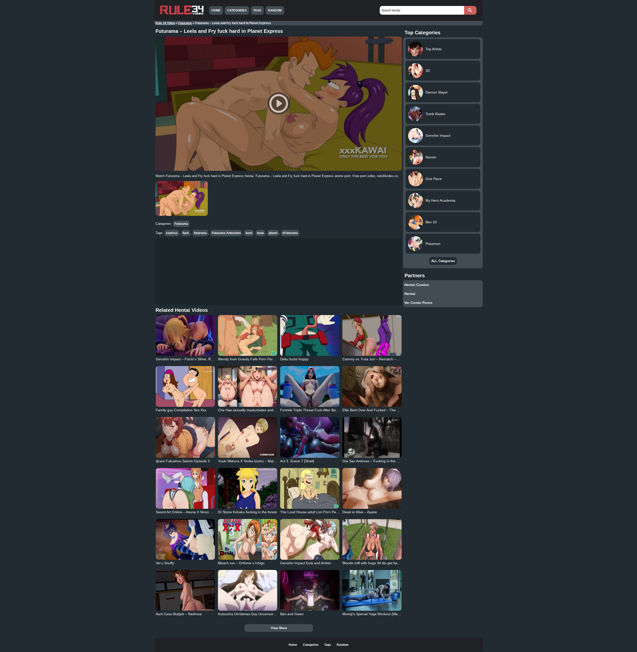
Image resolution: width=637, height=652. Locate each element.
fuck (186, 233)
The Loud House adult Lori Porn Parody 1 (313, 512)
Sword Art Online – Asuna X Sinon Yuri (186, 512)
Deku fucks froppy (294, 359)
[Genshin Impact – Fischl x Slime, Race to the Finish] (185, 335)
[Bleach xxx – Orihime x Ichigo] (247, 539)
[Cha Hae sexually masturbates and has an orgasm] (247, 386)
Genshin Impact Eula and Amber (305, 563)
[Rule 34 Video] (181, 14)
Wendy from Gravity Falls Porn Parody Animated (256, 359)
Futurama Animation (226, 233)
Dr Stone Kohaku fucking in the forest (247, 512)
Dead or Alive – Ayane (359, 512)
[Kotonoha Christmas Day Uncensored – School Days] (247, 590)
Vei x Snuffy (165, 563)
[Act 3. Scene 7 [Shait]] (309, 437)
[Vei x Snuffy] (185, 539)
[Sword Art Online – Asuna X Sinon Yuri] (185, 488)
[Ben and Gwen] (309, 590)
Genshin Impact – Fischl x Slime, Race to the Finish (196, 359)
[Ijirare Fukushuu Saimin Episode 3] (185, 437)
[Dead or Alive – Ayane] (372, 488)
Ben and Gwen (292, 614)
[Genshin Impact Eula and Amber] (309, 539)
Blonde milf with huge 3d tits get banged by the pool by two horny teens (398, 563)
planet (273, 233)
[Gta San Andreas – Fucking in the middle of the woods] (372, 437)
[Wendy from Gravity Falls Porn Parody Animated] (247, 335)
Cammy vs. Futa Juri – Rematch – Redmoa (376, 359)
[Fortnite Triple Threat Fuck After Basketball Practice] (309, 386)
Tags (257, 10)
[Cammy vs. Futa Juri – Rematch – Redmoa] (372, 335)
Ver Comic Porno (418, 303)
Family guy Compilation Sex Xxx (181, 410)
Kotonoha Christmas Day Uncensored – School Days (259, 614)
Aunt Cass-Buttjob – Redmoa (179, 614)
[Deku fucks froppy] (309, 335)
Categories (237, 10)
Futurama (185, 23)
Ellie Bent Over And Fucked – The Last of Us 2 (379, 410)
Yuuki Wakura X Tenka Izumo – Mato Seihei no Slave (259, 461)
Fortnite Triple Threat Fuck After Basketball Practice (320, 410)
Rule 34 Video (165, 23)
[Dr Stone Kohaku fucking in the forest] (247, 488)
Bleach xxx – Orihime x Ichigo (241, 563)
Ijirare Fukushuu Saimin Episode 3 (183, 461)
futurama (200, 233)
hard (249, 233)
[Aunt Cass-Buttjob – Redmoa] (185, 590)
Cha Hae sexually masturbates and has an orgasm (258, 410)
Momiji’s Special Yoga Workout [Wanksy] (374, 614)
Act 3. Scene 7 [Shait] (297, 461)
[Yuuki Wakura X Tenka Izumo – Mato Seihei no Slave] (247, 437)
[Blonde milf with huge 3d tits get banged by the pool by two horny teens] (372, 539)
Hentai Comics (416, 285)
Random (275, 10)
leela (260, 233)
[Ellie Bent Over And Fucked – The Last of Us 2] (372, 386)
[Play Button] (278, 104)
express (172, 233)
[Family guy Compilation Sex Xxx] (185, 386)
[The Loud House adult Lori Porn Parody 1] (309, 488)
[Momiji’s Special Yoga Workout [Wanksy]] (372, 590)
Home (216, 10)
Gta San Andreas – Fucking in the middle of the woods (385, 461)
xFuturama (290, 233)
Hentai (409, 294)
